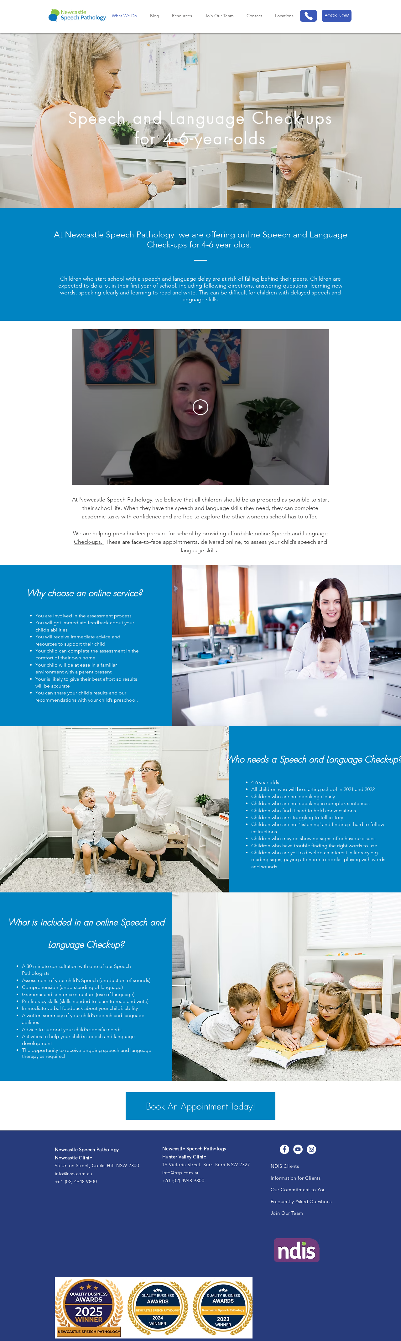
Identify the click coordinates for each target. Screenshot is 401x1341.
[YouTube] (298, 1149)
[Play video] (200, 407)
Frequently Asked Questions (301, 1201)
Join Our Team (287, 1213)
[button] (284, 16)
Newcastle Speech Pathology (115, 499)
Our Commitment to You (298, 1190)
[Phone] (308, 16)
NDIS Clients (285, 1166)
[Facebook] (284, 1149)
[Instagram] (311, 1149)
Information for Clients (295, 1178)
